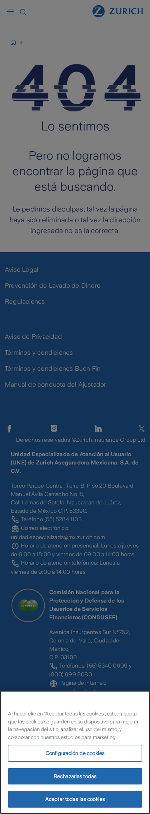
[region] (75, 752)
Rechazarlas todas (75, 776)
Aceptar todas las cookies (75, 799)
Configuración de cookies (75, 753)
